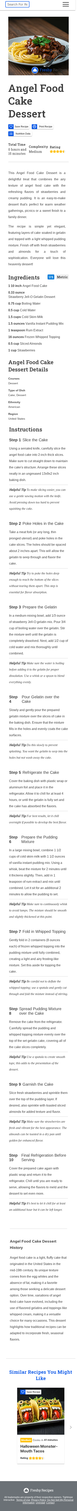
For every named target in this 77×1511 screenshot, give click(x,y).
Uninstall (40, 1502)
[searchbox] (17, 4)
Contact (50, 1502)
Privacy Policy (38, 1500)
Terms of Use (23, 1500)
